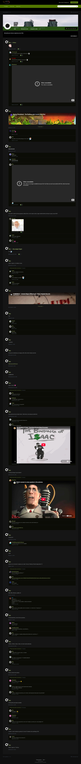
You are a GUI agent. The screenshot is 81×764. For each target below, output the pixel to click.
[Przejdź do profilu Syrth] (10, 236)
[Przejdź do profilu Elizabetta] (10, 681)
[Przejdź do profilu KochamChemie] (10, 572)
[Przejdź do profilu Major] (10, 154)
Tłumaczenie (38, 759)
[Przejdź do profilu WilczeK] (10, 219)
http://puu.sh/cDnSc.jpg (13, 363)
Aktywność (18, 6)
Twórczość (12, 6)
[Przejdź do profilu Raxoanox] (10, 480)
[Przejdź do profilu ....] (10, 420)
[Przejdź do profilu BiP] (10, 598)
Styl (44, 759)
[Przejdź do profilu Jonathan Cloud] (10, 628)
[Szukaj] (76, 6)
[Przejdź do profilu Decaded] (10, 59)
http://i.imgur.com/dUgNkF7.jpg (17, 527)
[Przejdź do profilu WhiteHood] (10, 65)
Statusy (72, 6)
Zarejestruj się (74, 2)
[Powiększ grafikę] (18, 225)
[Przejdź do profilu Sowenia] (10, 160)
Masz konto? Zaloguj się (64, 2)
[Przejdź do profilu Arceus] (10, 321)
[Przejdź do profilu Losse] (10, 737)
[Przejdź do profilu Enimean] (10, 131)
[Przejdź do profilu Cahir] (10, 404)
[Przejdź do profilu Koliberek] (10, 399)
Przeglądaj (6, 6)
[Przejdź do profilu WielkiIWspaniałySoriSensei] (10, 543)
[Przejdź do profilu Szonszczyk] (10, 53)
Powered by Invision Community (40, 762)
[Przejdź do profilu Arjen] (10, 582)
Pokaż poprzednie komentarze (17, 268)
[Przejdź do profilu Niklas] (10, 623)
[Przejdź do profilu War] (6, 42)
